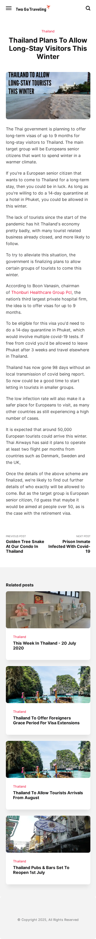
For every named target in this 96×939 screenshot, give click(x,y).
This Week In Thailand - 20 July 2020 (44, 646)
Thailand (48, 31)
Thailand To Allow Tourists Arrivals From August (48, 795)
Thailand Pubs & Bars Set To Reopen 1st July (41, 870)
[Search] (88, 8)
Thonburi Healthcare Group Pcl (41, 292)
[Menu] (9, 8)
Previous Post (25, 544)
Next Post (69, 544)
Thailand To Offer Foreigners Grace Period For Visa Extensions (46, 720)
